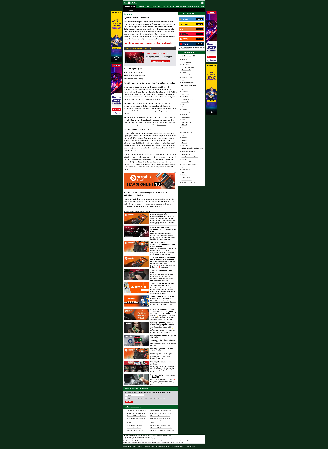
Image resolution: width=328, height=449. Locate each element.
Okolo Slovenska (185, 130)
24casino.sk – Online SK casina (134, 427)
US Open (184, 80)
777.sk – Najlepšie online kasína (134, 425)
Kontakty (129, 446)
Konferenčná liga (185, 94)
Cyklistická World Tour (187, 132)
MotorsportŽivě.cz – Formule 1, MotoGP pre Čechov (162, 430)
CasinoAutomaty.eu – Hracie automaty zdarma (160, 410)
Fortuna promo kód (186, 159)
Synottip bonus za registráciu (135, 72)
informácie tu (148, 437)
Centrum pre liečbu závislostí (176, 442)
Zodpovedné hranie (164, 442)
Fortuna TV (184, 172)
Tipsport (125, 10)
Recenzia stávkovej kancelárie (135, 75)
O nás (124, 446)
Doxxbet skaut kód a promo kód (189, 164)
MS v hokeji (184, 114)
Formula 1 (184, 104)
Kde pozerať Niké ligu (187, 75)
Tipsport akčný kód (186, 154)
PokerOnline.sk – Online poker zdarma (136, 418)
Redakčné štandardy (137, 446)
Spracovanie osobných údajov (163, 446)
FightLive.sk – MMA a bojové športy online (136, 415)
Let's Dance (184, 137)
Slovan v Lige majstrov (187, 62)
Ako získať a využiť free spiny (188, 182)
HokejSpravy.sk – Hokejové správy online (136, 410)
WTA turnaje (184, 109)
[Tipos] (211, 62)
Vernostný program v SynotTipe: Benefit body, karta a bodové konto (163, 244)
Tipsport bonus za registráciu (188, 151)
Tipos (152, 10)
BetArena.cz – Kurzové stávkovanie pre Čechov (161, 425)
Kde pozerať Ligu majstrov (188, 67)
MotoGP (183, 119)
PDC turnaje (184, 124)
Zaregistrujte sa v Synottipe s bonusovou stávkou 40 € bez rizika (148, 43)
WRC (183, 135)
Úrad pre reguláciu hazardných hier (151, 442)
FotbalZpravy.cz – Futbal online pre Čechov (160, 415)
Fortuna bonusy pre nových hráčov (190, 156)
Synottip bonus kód (186, 169)
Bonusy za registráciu (187, 180)
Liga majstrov (185, 59)
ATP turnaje (184, 107)
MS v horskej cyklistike (187, 77)
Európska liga (185, 91)
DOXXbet (137, 10)
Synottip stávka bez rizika (187, 167)
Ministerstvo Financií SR (137, 442)
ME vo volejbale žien (186, 69)
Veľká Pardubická (186, 117)
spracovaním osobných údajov (141, 398)
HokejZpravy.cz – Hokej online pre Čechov (160, 418)
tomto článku (161, 125)
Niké (148, 10)
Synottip (131, 10)
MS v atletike (184, 140)
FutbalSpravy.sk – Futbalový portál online (136, 413)
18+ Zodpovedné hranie (177, 446)
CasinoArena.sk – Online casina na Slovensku (160, 413)
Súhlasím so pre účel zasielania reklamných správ (146, 398)
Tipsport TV (184, 174)
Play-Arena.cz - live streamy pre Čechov (136, 430)
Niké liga (184, 72)
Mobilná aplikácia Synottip (134, 79)
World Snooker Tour (186, 122)
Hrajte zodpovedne (161, 435)
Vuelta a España (185, 64)
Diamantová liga (185, 101)
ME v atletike (184, 142)
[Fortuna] (211, 114)
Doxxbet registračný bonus (188, 162)
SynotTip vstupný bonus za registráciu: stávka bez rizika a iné (163, 229)
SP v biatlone (185, 96)
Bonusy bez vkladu (186, 177)
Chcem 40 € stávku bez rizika (160, 61)
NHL (183, 127)
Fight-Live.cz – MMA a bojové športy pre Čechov (161, 427)
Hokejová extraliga (186, 112)
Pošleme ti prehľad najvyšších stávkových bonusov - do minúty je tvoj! (148, 392)
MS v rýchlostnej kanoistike (188, 82)
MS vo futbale (185, 145)
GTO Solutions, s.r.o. (190, 446)
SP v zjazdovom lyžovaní (187, 99)
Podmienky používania (149, 446)
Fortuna (143, 10)
